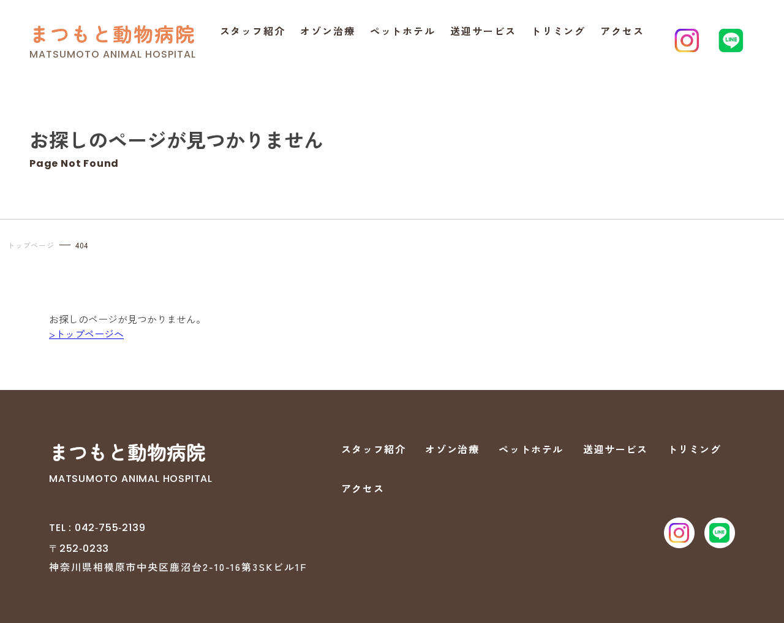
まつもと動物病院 (112, 33)
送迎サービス (483, 30)
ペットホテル (403, 30)
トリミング (558, 30)
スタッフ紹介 (253, 30)
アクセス (622, 30)
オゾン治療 (327, 30)
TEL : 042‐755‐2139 (97, 528)
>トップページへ (86, 333)
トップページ (31, 245)
